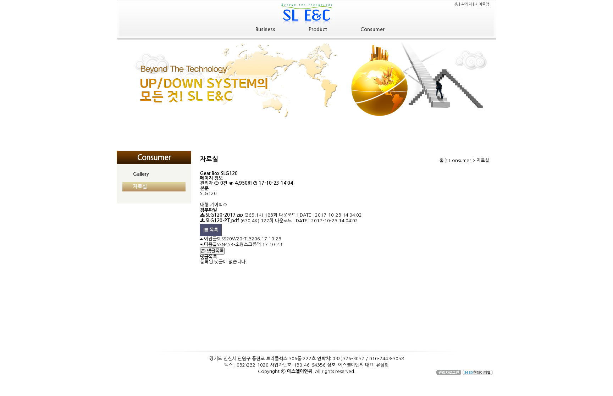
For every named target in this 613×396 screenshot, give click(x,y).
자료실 (140, 186)
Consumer (372, 29)
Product (318, 29)
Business (265, 29)
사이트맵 (482, 4)
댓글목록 (214, 251)
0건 (223, 183)
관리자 (466, 4)
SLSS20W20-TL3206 (238, 238)
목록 (213, 230)
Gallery (141, 174)
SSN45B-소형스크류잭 (239, 244)
